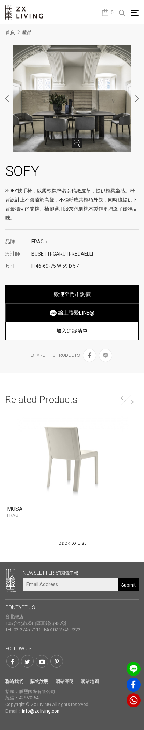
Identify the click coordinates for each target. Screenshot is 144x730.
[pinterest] (56, 661)
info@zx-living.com (41, 711)
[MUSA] (72, 458)
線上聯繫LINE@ (75, 313)
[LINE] (105, 355)
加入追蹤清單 (72, 331)
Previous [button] (7, 98)
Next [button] (136, 98)
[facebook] (89, 355)
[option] (72, 98)
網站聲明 (65, 681)
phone (134, 700)
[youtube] (42, 661)
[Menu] (135, 13)
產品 (27, 32)
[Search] (122, 13)
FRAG (39, 241)
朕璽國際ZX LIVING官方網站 (24, 12)
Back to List (72, 543)
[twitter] (27, 661)
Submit (128, 585)
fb (134, 685)
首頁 (10, 32)
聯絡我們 (14, 681)
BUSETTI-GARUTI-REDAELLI (64, 254)
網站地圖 (90, 681)
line (134, 669)
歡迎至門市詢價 (72, 294)
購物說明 (39, 681)
